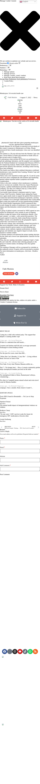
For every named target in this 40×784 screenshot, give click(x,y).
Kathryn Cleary (5, 410)
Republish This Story (7, 295)
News (35, 97)
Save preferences (22, 79)
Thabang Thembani (17, 362)
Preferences (13, 79)
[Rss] (35, 651)
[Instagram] (14, 651)
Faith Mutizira (12, 97)
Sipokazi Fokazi (5, 402)
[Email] (16, 273)
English (25, 1)
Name (2, 438)
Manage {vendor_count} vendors (15, 75)
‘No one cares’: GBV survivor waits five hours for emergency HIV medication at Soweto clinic (16, 415)
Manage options (9, 72)
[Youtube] (20, 651)
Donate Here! (4, 288)
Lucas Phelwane (16, 340)
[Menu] (37, 88)
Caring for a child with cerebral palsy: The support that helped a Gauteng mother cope (17, 335)
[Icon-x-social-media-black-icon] (9, 651)
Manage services (9, 74)
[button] (20, 31)
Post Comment (5, 474)
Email (2, 447)
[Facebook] (4, 651)
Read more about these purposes (14, 77)
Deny (7, 79)
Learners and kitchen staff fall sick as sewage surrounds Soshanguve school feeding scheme (18, 346)
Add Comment (5, 465)
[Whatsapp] (30, 651)
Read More (2, 403)
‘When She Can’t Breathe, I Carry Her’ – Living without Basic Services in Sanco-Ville (18, 357)
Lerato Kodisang (16, 373)
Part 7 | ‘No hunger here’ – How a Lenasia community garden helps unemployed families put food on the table (20, 368)
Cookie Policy (8, 81)
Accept (2, 79)
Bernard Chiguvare (17, 386)
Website (2, 456)
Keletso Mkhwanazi (17, 351)
